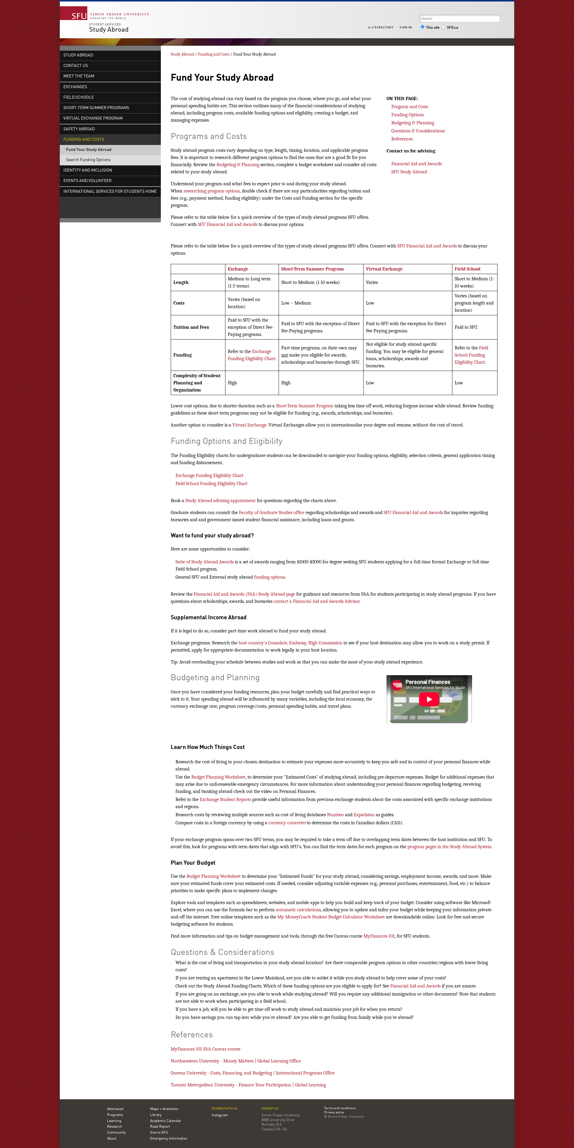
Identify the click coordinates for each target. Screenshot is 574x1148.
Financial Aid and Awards (416, 163)
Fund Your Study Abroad (89, 150)
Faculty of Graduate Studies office (271, 512)
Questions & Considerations (418, 131)
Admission (115, 1109)
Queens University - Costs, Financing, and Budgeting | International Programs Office (253, 1073)
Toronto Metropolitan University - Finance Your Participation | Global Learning (248, 1085)
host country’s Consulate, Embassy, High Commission (290, 643)
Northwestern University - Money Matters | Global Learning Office (236, 1061)
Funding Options (407, 114)
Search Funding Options (88, 160)
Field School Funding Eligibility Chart (471, 355)
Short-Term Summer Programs (96, 108)
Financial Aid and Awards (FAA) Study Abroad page (244, 594)
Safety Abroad (79, 129)
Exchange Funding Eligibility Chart (209, 475)
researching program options (212, 191)
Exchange (238, 269)
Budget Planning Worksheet (214, 876)
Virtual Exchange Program (93, 118)
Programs (115, 1115)
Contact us (75, 66)
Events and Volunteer (87, 181)
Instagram (220, 1115)
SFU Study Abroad (409, 172)
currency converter (287, 823)
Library (155, 1115)
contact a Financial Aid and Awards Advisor (316, 601)
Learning (114, 1121)
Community (116, 1133)
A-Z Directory (380, 27)
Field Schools (78, 98)
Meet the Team (78, 76)
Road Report (160, 1127)
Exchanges (75, 87)
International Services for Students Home (110, 192)
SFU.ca (452, 28)
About (111, 1139)
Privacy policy (334, 1112)
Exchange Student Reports (225, 799)
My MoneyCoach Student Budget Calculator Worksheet (331, 917)
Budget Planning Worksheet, (218, 777)
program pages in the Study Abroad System (449, 846)
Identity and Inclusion (87, 170)
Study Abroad (109, 30)
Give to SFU (159, 1133)
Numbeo (335, 814)
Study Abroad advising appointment (220, 500)
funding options (269, 577)
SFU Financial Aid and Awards (227, 224)
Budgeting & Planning (237, 164)
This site (433, 28)
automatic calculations (298, 909)
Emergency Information (168, 1139)
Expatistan (364, 814)
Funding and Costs (83, 140)
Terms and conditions (339, 1108)
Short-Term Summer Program (312, 269)
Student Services (105, 24)
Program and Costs (409, 106)
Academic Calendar (165, 1121)
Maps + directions (164, 1109)
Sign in (406, 27)
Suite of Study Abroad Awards (204, 562)
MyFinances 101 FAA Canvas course (205, 1049)
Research (114, 1127)
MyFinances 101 (379, 936)
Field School (467, 269)
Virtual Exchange (384, 269)
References (402, 139)
